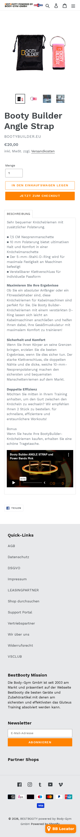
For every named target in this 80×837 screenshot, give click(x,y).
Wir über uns (18, 634)
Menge (10, 165)
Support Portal (20, 612)
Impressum (17, 579)
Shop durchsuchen (23, 601)
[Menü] (73, 5)
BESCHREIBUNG (18, 214)
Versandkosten (43, 151)
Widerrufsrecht (20, 645)
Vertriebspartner (21, 623)
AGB (11, 546)
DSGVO (14, 568)
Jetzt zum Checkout (40, 196)
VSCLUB (15, 656)
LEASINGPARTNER (23, 590)
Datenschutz (18, 557)
